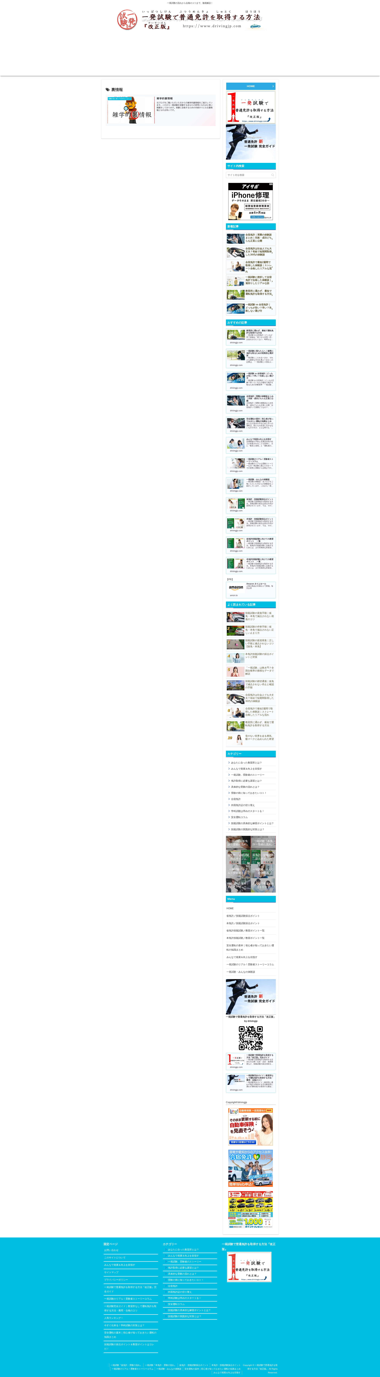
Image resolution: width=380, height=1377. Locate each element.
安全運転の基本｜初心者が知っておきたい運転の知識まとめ (250, 947)
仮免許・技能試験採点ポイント (193, 1365)
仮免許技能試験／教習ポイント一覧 (246, 930)
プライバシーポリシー (116, 1279)
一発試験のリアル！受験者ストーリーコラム (250, 964)
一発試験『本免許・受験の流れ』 (160, 1365)
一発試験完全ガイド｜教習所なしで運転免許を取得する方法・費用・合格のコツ (130, 1308)
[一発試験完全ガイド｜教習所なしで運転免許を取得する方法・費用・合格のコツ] (251, 142)
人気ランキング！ (113, 1318)
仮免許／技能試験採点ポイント (243, 916)
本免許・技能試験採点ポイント (226, 1365)
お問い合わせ (111, 1250)
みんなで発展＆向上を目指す (242, 957)
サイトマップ (111, 1272)
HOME (251, 86)
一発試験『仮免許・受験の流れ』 (126, 1365)
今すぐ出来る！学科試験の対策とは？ (124, 1325)
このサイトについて (115, 1257)
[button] (272, 175)
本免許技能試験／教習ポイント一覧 (246, 938)
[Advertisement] (190, 55)
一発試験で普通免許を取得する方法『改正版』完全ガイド (130, 1289)
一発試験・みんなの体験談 (241, 972)
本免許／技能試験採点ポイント (243, 923)
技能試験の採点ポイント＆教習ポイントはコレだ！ (129, 1346)
